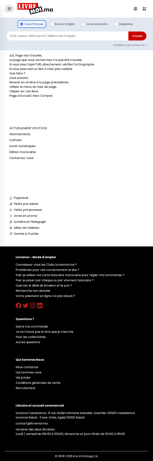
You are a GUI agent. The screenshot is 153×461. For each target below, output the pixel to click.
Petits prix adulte (26, 204)
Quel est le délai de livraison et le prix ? (44, 285)
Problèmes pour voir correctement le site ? (47, 270)
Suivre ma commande (32, 326)
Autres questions (28, 342)
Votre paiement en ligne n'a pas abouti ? (45, 296)
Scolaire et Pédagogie (30, 222)
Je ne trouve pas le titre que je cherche (44, 332)
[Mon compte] (136, 9)
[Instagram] (32, 305)
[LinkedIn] (40, 305)
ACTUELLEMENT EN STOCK (28, 128)
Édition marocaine (22, 152)
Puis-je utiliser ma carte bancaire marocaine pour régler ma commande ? (70, 275)
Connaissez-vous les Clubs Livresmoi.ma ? (46, 264)
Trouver (137, 36)
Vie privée (23, 377)
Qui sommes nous (28, 372)
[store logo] (68, 9)
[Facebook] (18, 305)
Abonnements (19, 134)
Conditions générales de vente (38, 383)
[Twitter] (25, 305)
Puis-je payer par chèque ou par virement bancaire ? (54, 280)
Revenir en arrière (22, 82)
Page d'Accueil (20, 96)
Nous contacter (27, 367)
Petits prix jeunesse (28, 210)
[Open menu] (9, 9)
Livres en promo (25, 216)
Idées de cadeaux (26, 228)
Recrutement (25, 388)
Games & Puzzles (26, 234)
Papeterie (21, 198)
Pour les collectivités (31, 337)
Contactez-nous (21, 158)
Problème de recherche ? (130, 45)
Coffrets (15, 140)
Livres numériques (22, 146)
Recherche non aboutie (33, 291)
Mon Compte (42, 96)
